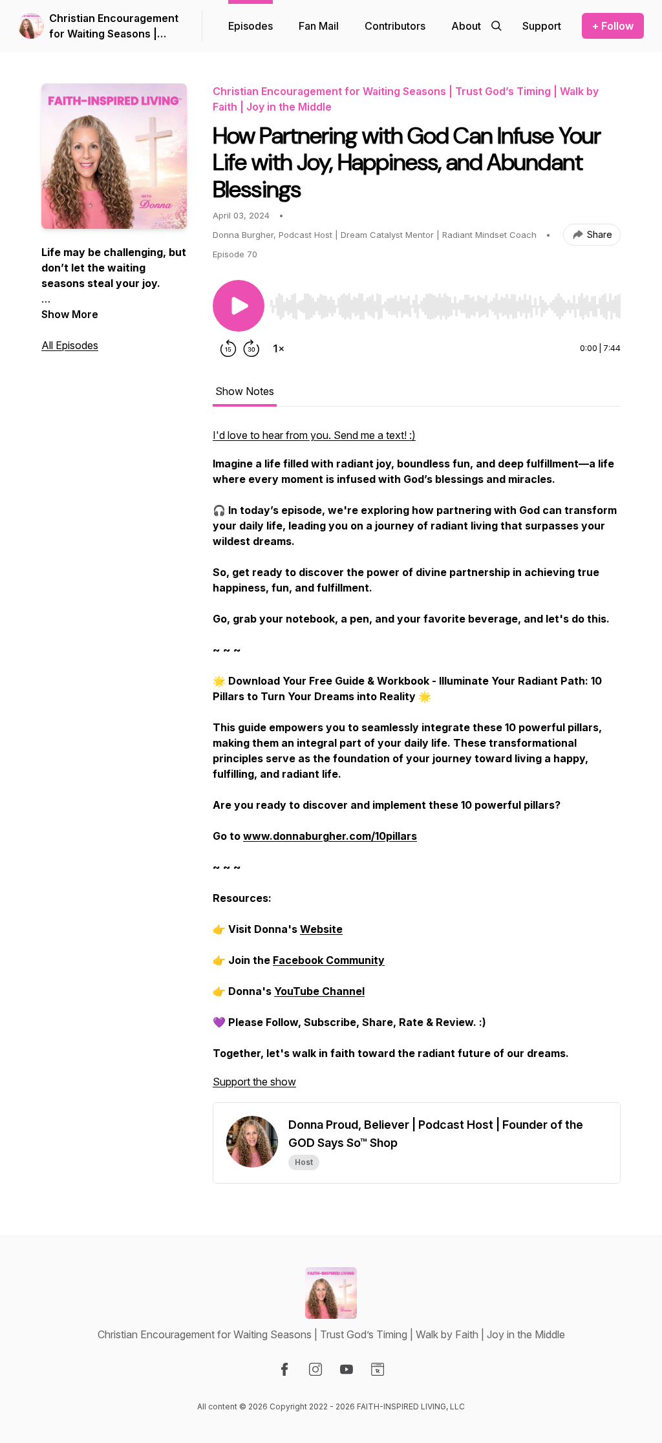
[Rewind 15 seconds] (228, 348)
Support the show (254, 1081)
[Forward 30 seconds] (251, 348)
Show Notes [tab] (244, 391)
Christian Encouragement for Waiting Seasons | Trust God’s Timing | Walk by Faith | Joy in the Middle (113, 26)
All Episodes (69, 345)
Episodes (250, 25)
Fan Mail (319, 25)
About (466, 25)
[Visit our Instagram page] (315, 1369)
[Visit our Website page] (377, 1369)
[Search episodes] (496, 26)
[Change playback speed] (279, 348)
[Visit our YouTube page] (346, 1369)
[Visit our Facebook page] (284, 1369)
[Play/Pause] (238, 306)
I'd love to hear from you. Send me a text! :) (314, 435)
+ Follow (613, 25)
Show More (69, 314)
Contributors (395, 25)
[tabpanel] (417, 764)
